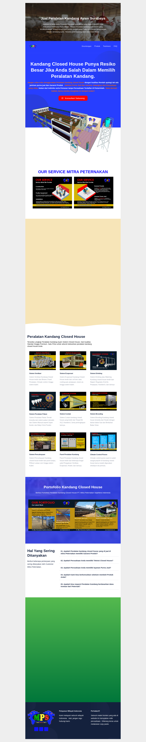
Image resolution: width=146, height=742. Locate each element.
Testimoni (107, 46)
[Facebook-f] (36, 729)
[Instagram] (41, 729)
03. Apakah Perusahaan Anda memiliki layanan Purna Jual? (86, 568)
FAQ (115, 46)
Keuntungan (86, 46)
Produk (97, 46)
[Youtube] (46, 729)
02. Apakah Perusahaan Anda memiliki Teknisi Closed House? (87, 561)
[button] (30, 515)
